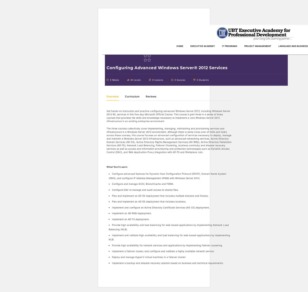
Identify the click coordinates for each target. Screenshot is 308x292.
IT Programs (229, 46)
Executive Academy (202, 46)
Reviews (151, 96)
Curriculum (132, 96)
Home (179, 46)
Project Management (257, 46)
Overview (113, 96)
